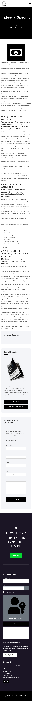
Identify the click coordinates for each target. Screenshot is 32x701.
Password (6, 585)
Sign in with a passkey (16, 618)
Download (16, 555)
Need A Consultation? (16, 406)
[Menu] (30, 3)
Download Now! (16, 401)
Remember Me (10, 592)
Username (6, 578)
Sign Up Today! (9, 655)
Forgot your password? (12, 629)
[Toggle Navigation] (5, 340)
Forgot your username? (12, 633)
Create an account (10, 637)
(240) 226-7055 (7, 671)
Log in (16, 624)
